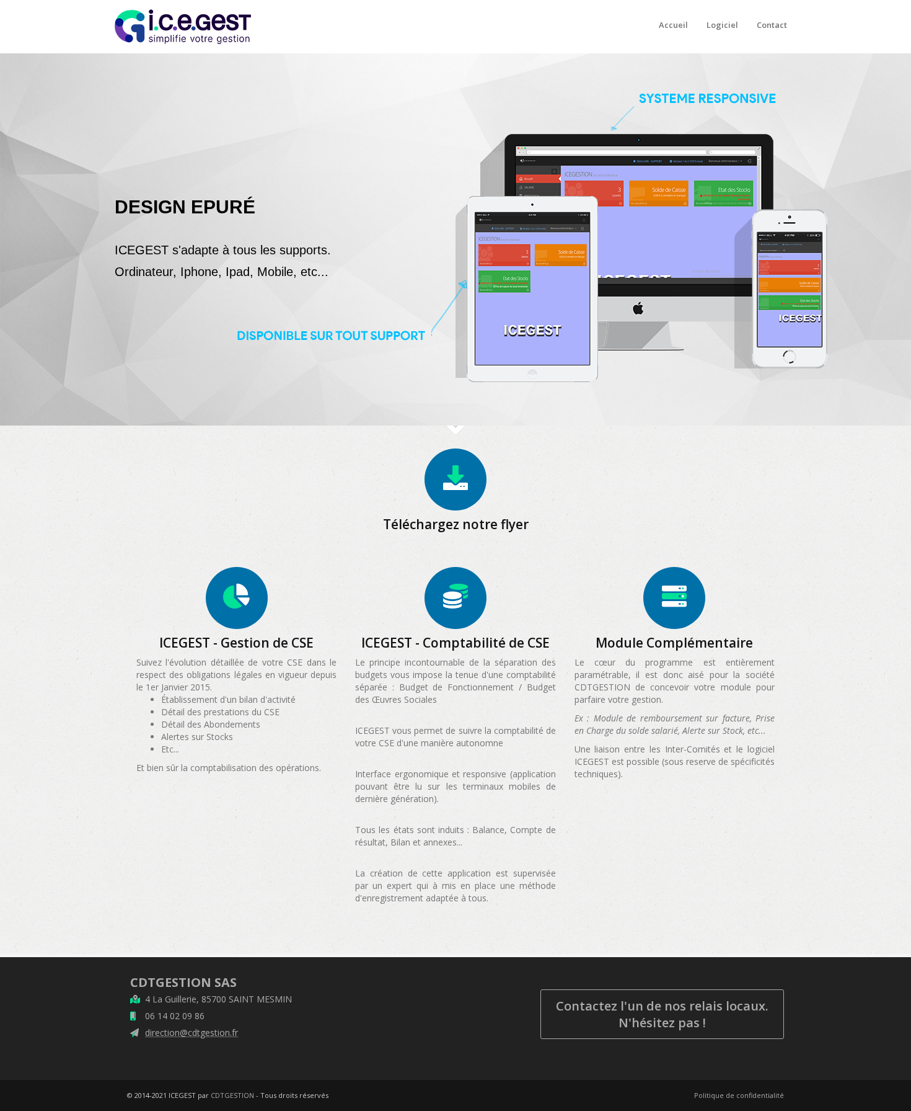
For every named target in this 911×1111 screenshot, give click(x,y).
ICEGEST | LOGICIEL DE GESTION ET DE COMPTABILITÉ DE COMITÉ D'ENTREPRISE (183, 10)
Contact (772, 24)
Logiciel (722, 24)
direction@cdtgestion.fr (191, 1032)
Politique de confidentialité (739, 1095)
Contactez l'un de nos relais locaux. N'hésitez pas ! (662, 1014)
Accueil (673, 24)
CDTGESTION (232, 1095)
